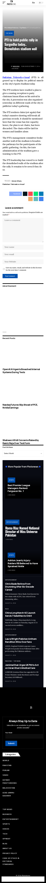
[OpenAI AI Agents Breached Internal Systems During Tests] (23, 354)
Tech (7, 609)
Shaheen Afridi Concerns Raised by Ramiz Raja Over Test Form (21, 442)
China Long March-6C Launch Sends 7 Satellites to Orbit (20, 614)
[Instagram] (26, 707)
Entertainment (12, 522)
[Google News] (21, 707)
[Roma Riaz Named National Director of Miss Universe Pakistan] (23, 514)
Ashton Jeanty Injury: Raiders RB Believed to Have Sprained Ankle (23, 563)
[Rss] (31, 707)
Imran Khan (16, 181)
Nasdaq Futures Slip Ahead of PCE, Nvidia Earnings (20, 406)
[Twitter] (10, 707)
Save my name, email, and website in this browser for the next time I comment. (24, 269)
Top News (9, 33)
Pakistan (8, 661)
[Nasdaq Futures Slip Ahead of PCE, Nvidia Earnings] (23, 390)
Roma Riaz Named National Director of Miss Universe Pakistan (22, 531)
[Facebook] (5, 707)
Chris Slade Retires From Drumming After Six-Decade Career (19, 586)
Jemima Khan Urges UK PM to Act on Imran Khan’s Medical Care (22, 666)
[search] (29, 3)
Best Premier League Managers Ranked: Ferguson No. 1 (19, 488)
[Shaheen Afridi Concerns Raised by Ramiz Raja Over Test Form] (23, 425)
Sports (11, 480)
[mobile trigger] (5, 2)
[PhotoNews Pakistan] (11, 2)
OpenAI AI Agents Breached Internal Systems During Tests (21, 371)
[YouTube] (16, 707)
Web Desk (16, 66)
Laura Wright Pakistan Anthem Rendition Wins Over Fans (21, 640)
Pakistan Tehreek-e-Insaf (14, 184)
